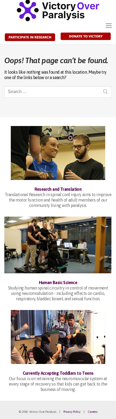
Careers (92, 412)
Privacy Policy (72, 412)
